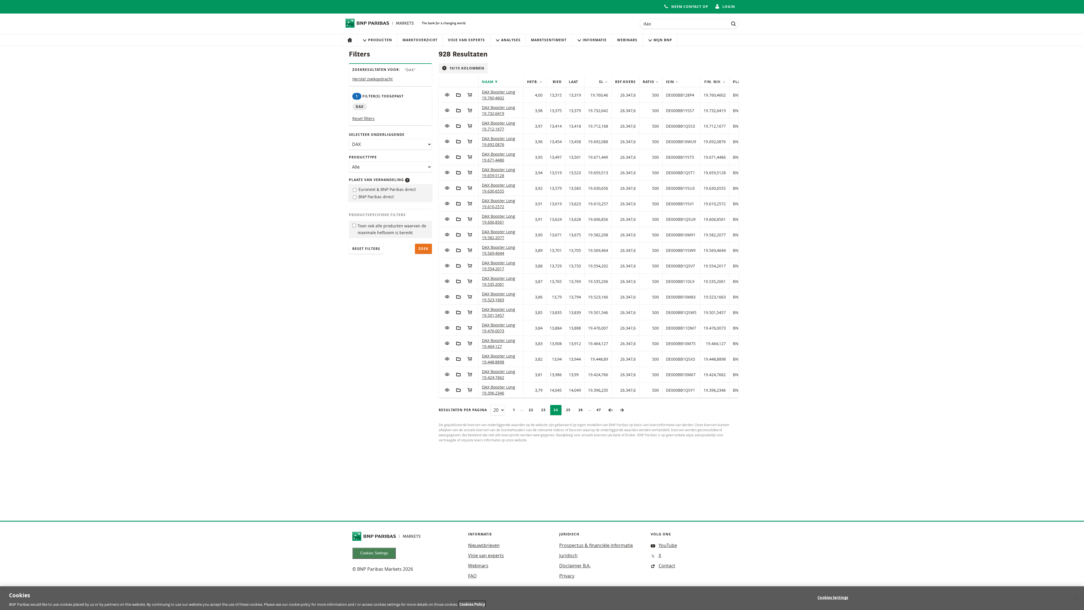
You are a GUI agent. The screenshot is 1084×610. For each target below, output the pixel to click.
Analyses (511, 40)
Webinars (627, 40)
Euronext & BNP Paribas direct (386, 189)
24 (557, 410)
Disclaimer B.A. (575, 566)
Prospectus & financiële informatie (596, 545)
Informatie (595, 40)
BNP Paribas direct (375, 196)
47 (600, 410)
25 (570, 410)
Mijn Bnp (663, 40)
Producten (380, 40)
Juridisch (568, 555)
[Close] (1075, 597)
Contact (667, 566)
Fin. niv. (713, 81)
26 (582, 410)
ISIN (670, 81)
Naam (488, 81)
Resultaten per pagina (463, 410)
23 (545, 410)
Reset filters (363, 118)
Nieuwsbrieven (484, 545)
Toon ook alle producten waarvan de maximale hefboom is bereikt (392, 229)
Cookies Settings (374, 553)
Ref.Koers (625, 81)
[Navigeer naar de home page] (380, 23)
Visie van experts (466, 40)
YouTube (668, 545)
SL (602, 81)
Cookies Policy (472, 604)
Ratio (649, 81)
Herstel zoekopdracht (372, 79)
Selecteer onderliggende (377, 134)
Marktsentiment (549, 40)
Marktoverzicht (420, 40)
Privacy (566, 576)
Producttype (363, 157)
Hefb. (533, 81)
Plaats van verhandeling (377, 179)
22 (533, 410)
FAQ (472, 576)
